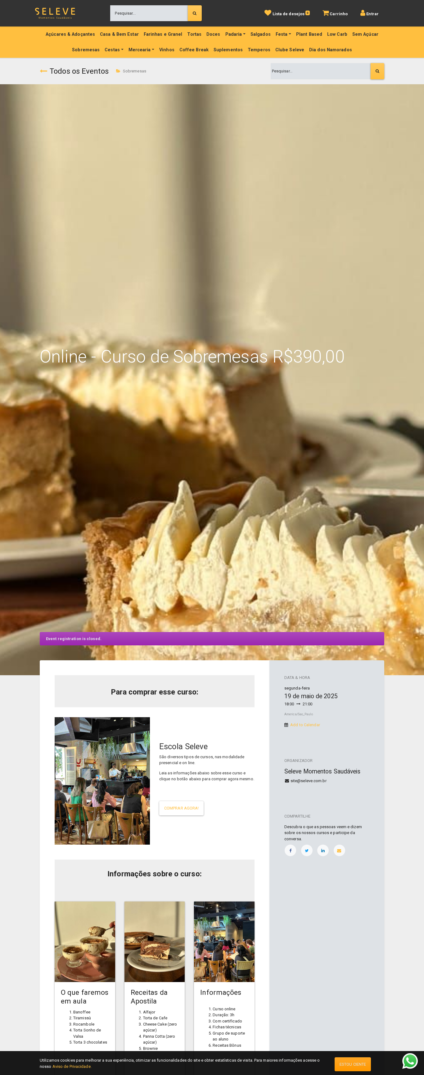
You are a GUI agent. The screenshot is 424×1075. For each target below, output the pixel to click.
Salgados (260, 34)
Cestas (112, 50)
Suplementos (228, 50)
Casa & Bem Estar (119, 34)
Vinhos (166, 50)
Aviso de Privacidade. (72, 1066)
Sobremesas (86, 50)
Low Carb (337, 34)
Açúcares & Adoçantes (70, 34)
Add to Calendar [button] (305, 724)
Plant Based (309, 34)
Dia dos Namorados (330, 50)
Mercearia (140, 50)
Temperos (259, 50)
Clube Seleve (289, 50)
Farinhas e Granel (163, 34)
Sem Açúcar (365, 34)
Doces (213, 34)
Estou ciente (353, 1064)
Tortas (194, 34)
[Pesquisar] (194, 13)
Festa (282, 34)
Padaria (233, 34)
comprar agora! (181, 808)
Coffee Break (194, 50)
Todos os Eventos (79, 71)
